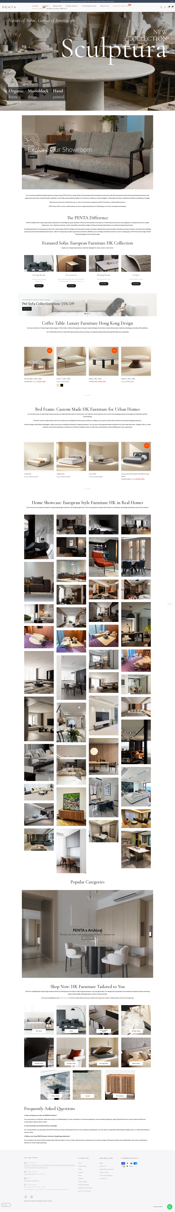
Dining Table (82, 1166)
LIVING (35, 6)
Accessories (71, 275)
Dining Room (103, 275)
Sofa (79, 1163)
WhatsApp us (64, 998)
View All (87, 395)
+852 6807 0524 (29, 1174)
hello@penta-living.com (31, 1180)
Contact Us (103, 1179)
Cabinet (80, 1179)
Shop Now (32, 157)
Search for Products (84, 1191)
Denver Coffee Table (63, 379)
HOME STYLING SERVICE (57, 9)
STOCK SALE (38, 9)
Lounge (80, 1172)
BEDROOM (57, 6)
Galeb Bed (27, 474)
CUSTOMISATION (89, 6)
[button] (6, 1204)
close (3, 1)
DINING (45, 6)
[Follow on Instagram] (31, 1197)
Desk (79, 1175)
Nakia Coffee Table (95, 379)
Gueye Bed (92, 474)
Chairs (80, 1169)
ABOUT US (104, 6)
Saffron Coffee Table (128, 379)
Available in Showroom (85, 1188)
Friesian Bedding (83, 1185)
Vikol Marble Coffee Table (33, 379)
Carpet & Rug (82, 1182)
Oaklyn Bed (60, 474)
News (101, 1163)
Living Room (39, 275)
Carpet (136, 275)
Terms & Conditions (106, 1175)
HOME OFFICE (71, 6)
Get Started (29, 303)
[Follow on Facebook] (25, 1197)
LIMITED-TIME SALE (122, 6)
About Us (103, 1166)
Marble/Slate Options (107, 1169)
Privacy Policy (104, 1172)
